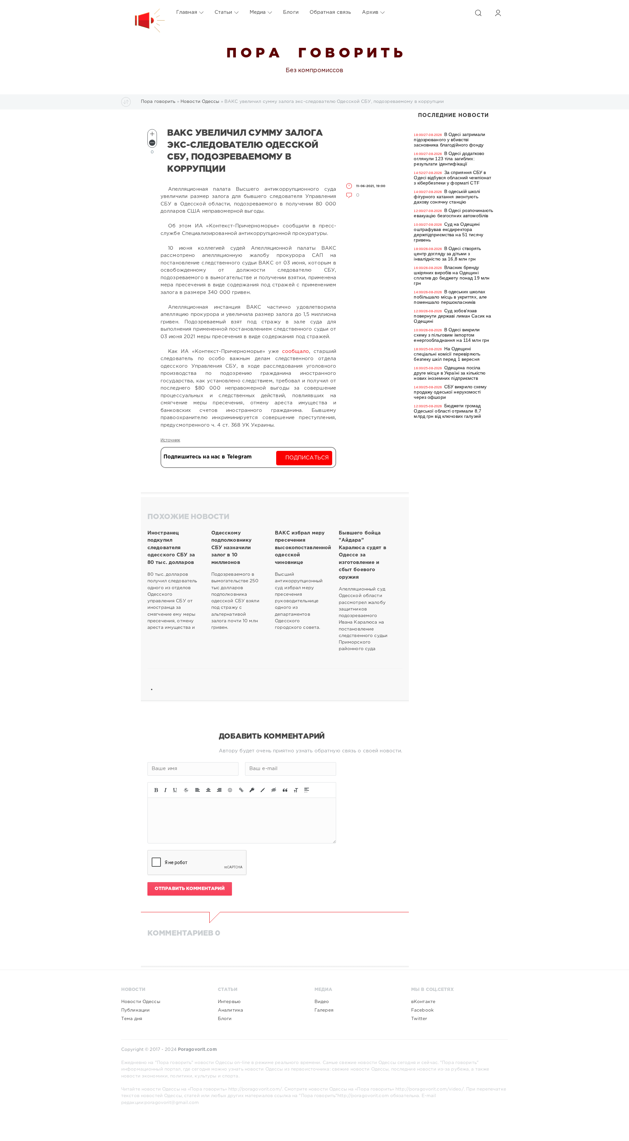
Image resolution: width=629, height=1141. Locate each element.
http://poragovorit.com (363, 1096)
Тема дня (131, 1019)
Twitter (419, 1019)
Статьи (223, 12)
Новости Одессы (140, 1002)
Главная (186, 12)
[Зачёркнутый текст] (186, 790)
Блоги (290, 12)
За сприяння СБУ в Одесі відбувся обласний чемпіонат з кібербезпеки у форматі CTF (452, 177)
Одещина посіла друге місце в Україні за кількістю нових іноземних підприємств (450, 373)
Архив (370, 12)
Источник (170, 440)
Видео (321, 1002)
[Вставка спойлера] (306, 790)
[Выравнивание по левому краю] (197, 790)
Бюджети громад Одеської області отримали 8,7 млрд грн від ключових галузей (447, 411)
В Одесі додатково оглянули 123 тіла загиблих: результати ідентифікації (449, 158)
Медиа (258, 12)
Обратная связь (330, 12)
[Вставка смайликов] (230, 790)
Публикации (135, 1010)
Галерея (324, 1010)
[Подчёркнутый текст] (175, 790)
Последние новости (453, 115)
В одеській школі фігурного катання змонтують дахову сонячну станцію (447, 196)
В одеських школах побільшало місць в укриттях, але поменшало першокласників (450, 297)
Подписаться (307, 457)
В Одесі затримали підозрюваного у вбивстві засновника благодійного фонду (449, 139)
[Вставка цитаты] (285, 790)
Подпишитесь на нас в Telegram (207, 456)
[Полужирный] (156, 790)
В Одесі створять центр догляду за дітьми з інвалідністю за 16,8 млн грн (447, 253)
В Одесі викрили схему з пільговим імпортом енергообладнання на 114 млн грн (451, 335)
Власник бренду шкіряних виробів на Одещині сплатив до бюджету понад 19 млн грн (451, 275)
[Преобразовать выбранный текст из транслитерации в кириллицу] (295, 790)
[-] (152, 142)
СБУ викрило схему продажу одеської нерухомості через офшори (450, 392)
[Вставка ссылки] (241, 790)
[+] (152, 133)
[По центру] (208, 790)
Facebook (422, 1010)
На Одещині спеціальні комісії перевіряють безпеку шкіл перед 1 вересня (447, 354)
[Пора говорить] (143, 12)
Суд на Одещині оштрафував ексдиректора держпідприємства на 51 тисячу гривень (448, 232)
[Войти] (498, 13)
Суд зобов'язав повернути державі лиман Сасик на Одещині (452, 316)
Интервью (229, 1002)
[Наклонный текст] (165, 790)
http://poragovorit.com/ (255, 1089)
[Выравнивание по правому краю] (219, 790)
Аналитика (230, 1010)
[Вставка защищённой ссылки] (251, 790)
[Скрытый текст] (273, 790)
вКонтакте (423, 1002)
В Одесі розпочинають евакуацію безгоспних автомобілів (453, 213)
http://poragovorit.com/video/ (429, 1089)
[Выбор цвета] (262, 790)
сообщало (295, 351)
